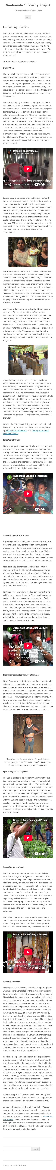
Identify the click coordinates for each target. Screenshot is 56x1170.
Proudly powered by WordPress (14, 1165)
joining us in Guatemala (16, 430)
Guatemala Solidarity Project (28, 5)
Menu (28, 17)
